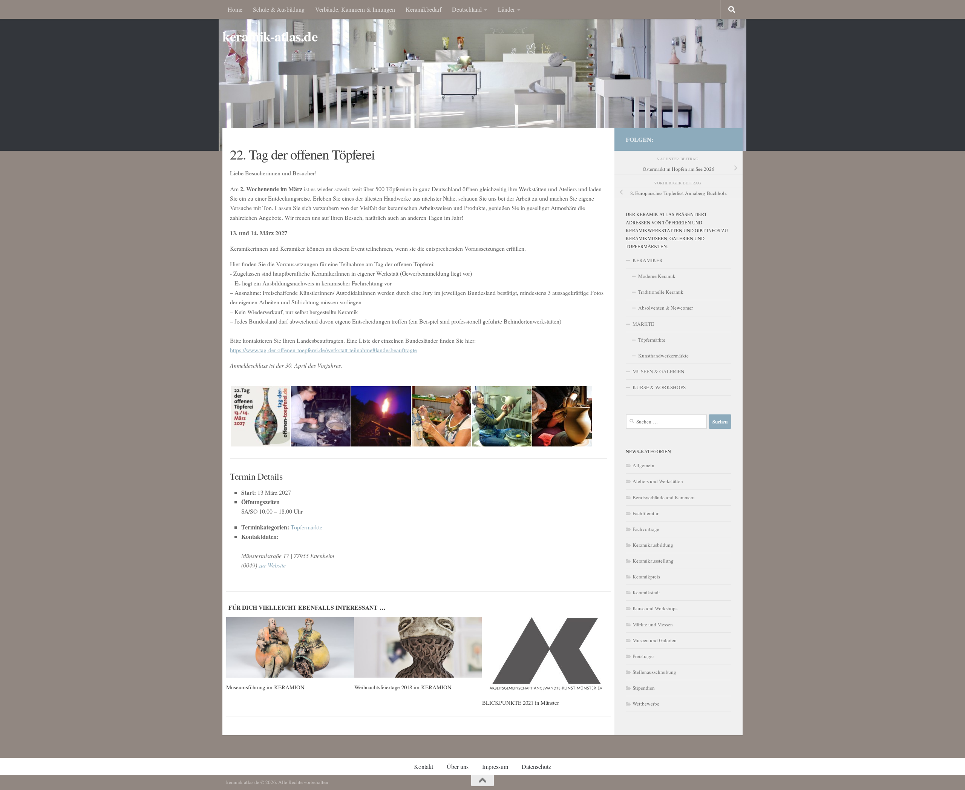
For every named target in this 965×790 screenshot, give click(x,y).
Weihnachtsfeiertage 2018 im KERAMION (403, 687)
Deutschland (467, 9)
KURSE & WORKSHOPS (659, 387)
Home (235, 9)
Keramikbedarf (423, 9)
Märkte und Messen (653, 624)
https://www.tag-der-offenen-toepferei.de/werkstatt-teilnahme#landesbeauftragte (323, 350)
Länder (506, 9)
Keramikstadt (646, 592)
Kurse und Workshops (655, 608)
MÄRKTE (643, 324)
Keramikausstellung (653, 560)
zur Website (272, 565)
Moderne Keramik (657, 276)
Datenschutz (536, 766)
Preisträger (643, 656)
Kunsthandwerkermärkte (663, 355)
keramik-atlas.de (269, 36)
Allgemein (643, 465)
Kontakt (423, 766)
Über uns (458, 766)
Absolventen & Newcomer (665, 307)
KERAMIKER (648, 260)
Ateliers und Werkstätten (658, 481)
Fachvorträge (646, 529)
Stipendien (644, 687)
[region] (482, 75)
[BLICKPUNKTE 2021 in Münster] (546, 655)
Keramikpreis (646, 576)
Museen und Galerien (655, 640)
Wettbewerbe (646, 703)
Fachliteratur (646, 513)
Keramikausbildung (653, 544)
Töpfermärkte (306, 527)
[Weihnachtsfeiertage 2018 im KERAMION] (418, 647)
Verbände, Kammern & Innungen (355, 9)
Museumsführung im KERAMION (265, 687)
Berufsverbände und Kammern (664, 497)
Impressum (495, 766)
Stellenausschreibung (654, 672)
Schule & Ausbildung (279, 9)
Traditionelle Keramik (660, 291)
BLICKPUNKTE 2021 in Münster (520, 702)
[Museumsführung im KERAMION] (290, 647)
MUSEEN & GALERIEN (659, 371)
